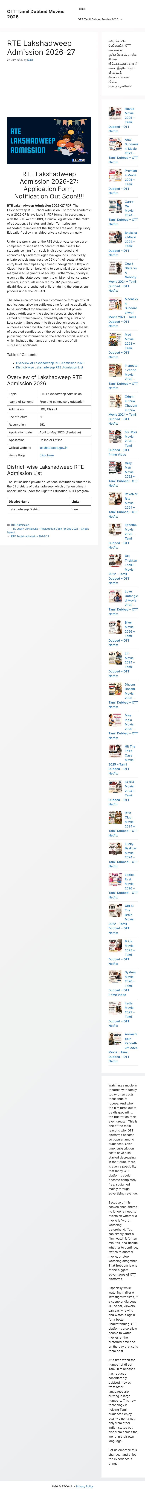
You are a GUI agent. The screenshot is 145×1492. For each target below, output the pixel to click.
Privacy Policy (85, 1486)
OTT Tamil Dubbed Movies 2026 (98, 19)
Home (81, 8)
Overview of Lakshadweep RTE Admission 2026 (50, 363)
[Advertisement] (49, 86)
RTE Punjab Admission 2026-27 (30, 536)
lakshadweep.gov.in (53, 447)
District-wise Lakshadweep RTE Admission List (49, 367)
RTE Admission (20, 524)
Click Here (46, 455)
